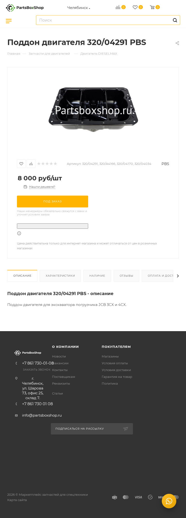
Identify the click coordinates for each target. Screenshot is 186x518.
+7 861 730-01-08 (38, 363)
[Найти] (174, 20)
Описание (22, 275)
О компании (65, 347)
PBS (165, 163)
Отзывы (126, 275)
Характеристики (60, 275)
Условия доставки (116, 370)
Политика (110, 383)
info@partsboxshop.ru (42, 415)
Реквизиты (61, 383)
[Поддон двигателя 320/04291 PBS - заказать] (93, 110)
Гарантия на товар (117, 377)
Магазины (110, 356)
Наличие (97, 275)
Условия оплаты (115, 363)
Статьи (57, 393)
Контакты (60, 370)
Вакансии (60, 363)
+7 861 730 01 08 (37, 404)
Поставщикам (63, 377)
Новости (59, 356)
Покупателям (116, 347)
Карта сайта (17, 500)
